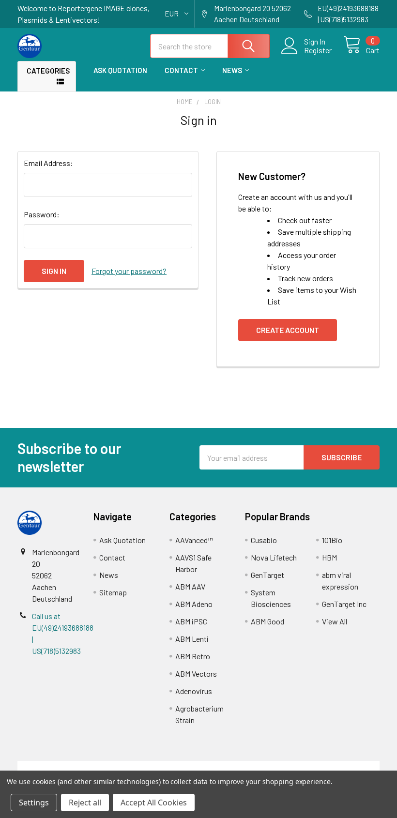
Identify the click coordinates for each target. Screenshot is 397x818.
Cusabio (264, 540)
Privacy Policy (334, 766)
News (232, 70)
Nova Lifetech (274, 557)
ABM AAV (190, 586)
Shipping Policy (153, 766)
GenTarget (267, 574)
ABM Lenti (192, 638)
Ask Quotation (120, 70)
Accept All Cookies (154, 802)
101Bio (332, 540)
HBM (329, 557)
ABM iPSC (191, 621)
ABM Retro (192, 656)
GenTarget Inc (344, 603)
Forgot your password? (129, 270)
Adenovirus (193, 691)
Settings (34, 802)
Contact (181, 70)
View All (334, 621)
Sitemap (113, 592)
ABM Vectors (196, 673)
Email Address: (48, 162)
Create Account (287, 329)
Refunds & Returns (244, 766)
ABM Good (267, 621)
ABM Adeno (194, 603)
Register (318, 50)
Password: (42, 214)
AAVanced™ (194, 540)
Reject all (85, 802)
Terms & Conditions (62, 766)
